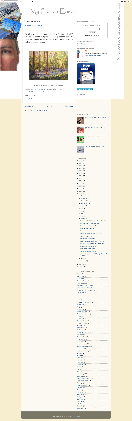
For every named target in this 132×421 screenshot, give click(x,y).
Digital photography (83, 351)
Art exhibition (81, 323)
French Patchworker (83, 274)
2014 (81, 181)
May (82, 213)
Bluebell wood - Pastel (33, 26)
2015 (81, 178)
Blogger (77, 416)
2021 (81, 163)
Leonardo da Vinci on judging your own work (94, 226)
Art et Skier (80, 278)
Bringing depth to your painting (94, 146)
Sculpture (80, 394)
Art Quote (80, 334)
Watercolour (80, 408)
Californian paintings (83, 346)
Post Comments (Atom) (40, 110)
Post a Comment (32, 99)
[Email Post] (60, 89)
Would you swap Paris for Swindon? (91, 233)
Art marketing (81, 327)
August (83, 206)
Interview (80, 362)
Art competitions (82, 321)
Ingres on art (84, 231)
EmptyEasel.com (82, 292)
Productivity (80, 392)
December (84, 196)
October (83, 201)
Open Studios (81, 376)
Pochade (80, 387)
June (82, 211)
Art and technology (83, 314)
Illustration (80, 360)
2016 (81, 176)
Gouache (80, 357)
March (83, 218)
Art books (80, 318)
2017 (81, 173)
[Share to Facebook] (54, 89)
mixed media (81, 364)
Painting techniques (83, 378)
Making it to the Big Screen (88, 246)
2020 (81, 166)
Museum (79, 371)
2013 (81, 183)
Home (49, 106)
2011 (81, 188)
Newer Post (29, 106)
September (84, 203)
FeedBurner (96, 35)
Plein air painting (82, 385)
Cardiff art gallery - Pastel (88, 251)
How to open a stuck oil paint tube (95, 117)
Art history (80, 325)
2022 (81, 160)
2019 (81, 168)
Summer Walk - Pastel (87, 236)
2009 (81, 193)
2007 (81, 267)
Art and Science (82, 311)
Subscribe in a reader (83, 44)
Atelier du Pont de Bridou (84, 281)
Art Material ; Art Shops (84, 332)
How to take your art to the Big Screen (92, 243)
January (83, 261)
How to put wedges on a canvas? (95, 137)
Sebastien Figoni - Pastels (85, 285)
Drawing (79, 353)
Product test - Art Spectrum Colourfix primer (93, 221)
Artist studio (80, 341)
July (82, 208)
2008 (81, 264)
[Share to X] (52, 89)
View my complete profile (93, 55)
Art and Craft (81, 309)
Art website (80, 339)
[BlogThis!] (50, 89)
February (84, 258)
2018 (81, 171)
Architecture (80, 304)
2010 (81, 191)
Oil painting (80, 374)
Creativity (80, 348)
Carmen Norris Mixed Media (85, 287)
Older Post (68, 106)
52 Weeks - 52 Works (36, 92)
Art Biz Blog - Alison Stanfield (86, 290)
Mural (79, 369)
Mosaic (79, 367)
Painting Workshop (83, 380)
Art (78, 307)
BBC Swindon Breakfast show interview (92, 241)
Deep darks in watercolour (88, 238)
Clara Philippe (81, 276)
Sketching (80, 399)
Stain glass (80, 401)
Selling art (80, 397)
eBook (79, 355)
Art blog (79, 316)
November (84, 198)
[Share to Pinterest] (55, 89)
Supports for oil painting (87, 248)
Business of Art (81, 344)
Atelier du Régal (82, 283)
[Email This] (48, 89)
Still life (79, 403)
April (82, 216)
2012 (81, 186)
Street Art (80, 406)
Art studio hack (81, 337)
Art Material (80, 330)
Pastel (45, 92)
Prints (79, 390)
